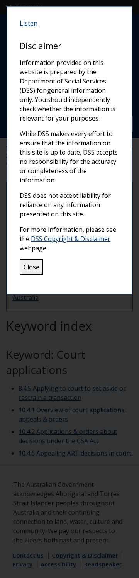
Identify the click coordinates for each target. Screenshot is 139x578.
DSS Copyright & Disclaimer (70, 239)
